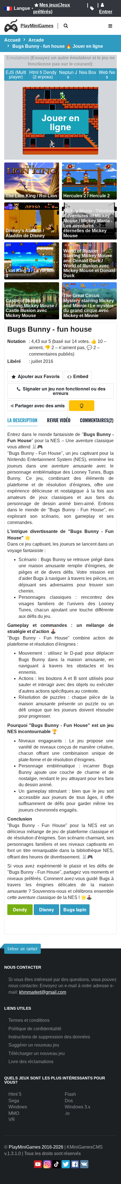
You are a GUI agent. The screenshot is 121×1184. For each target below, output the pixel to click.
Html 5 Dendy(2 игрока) (43, 74)
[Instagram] (46, 1164)
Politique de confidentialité (34, 1028)
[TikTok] (55, 1164)
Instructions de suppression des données (49, 1036)
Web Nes (107, 74)
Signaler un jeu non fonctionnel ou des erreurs (64, 390)
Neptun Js (68, 74)
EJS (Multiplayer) (16, 74)
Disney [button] (46, 909)
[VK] (83, 1164)
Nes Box (87, 72)
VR (11, 1119)
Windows (17, 1106)
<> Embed (77, 376)
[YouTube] (37, 1164)
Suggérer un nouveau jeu (33, 1045)
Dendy (20, 909)
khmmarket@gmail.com (42, 992)
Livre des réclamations (30, 1061)
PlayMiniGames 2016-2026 (36, 1147)
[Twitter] (65, 1164)
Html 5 (14, 1094)
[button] (65, 26)
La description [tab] (22, 420)
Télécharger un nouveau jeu (36, 1053)
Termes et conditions (29, 1020)
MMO (13, 1113)
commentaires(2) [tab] (96, 420)
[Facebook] (74, 1164)
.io (67, 1113)
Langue (22, 8)
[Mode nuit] (81, 405)
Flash (70, 1094)
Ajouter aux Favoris (38, 376)
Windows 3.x (77, 1106)
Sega (13, 1100)
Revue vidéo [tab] (58, 420)
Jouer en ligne (61, 122)
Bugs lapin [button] (74, 909)
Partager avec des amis (39, 405)
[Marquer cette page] (92, 8)
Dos (69, 1100)
